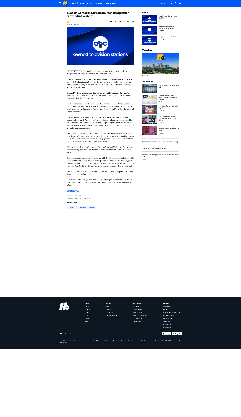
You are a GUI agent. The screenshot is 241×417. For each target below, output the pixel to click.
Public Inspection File (133, 340)
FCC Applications (144, 340)
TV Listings (166, 321)
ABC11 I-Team (137, 312)
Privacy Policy (62, 340)
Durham (89, 3)
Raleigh (81, 3)
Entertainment (137, 318)
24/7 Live (73, 3)
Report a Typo (73, 190)
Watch (87, 315)
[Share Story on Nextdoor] (124, 21)
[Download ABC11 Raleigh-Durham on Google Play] (177, 333)
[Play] (160, 63)
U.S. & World (137, 306)
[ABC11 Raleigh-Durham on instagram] (70, 334)
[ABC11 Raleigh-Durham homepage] (65, 3)
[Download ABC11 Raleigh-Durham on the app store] (166, 333)
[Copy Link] (132, 21)
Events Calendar (168, 318)
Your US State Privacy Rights (100, 340)
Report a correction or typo (74, 195)
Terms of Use (112, 340)
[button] (60, 3)
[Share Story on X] (115, 21)
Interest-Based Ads (121, 340)
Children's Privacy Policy (85, 340)
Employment (167, 327)
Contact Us (166, 309)
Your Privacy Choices (72, 340)
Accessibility (167, 324)
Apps (86, 321)
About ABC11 (167, 306)
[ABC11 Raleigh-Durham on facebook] (61, 334)
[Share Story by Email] (128, 21)
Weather (87, 309)
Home (87, 306)
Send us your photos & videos (172, 312)
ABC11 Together (168, 315)
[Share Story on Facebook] (111, 21)
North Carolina (137, 309)
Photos (87, 318)
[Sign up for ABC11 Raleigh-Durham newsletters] (74, 334)
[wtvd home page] (64, 306)
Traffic (87, 312)
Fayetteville (98, 3)
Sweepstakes (137, 321)
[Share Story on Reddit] (119, 21)
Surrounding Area (110, 3)
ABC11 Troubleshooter (140, 315)
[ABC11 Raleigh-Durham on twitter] (65, 334)
